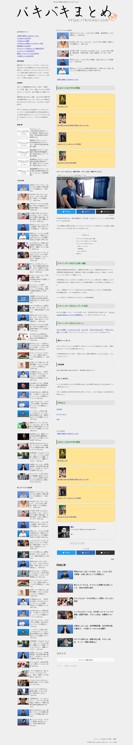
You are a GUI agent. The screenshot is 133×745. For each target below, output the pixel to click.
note (58, 419)
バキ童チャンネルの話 (63, 543)
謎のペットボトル (83, 246)
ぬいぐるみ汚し (82, 251)
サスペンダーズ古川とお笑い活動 (85, 238)
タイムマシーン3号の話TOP (25, 51)
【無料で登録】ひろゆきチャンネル (67, 79)
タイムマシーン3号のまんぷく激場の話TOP (30, 48)
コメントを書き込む (85, 660)
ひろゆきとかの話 (105, 739)
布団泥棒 (80, 248)
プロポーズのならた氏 (96, 330)
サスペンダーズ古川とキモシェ (85, 243)
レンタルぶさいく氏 (73, 330)
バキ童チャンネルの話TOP (25, 56)
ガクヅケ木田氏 (61, 330)
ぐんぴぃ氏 (84, 330)
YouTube (59, 409)
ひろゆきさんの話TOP (24, 38)
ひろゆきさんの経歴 (23, 41)
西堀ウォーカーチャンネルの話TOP (28, 53)
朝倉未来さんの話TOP (24, 46)
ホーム (96, 739)
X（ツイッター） (62, 414)
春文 (72, 527)
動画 (114, 739)
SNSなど (78, 253)
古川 (82, 543)
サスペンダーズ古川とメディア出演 (86, 241)
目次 (83, 235)
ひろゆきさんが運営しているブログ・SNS (30, 43)
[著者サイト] (72, 534)
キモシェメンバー (75, 543)
